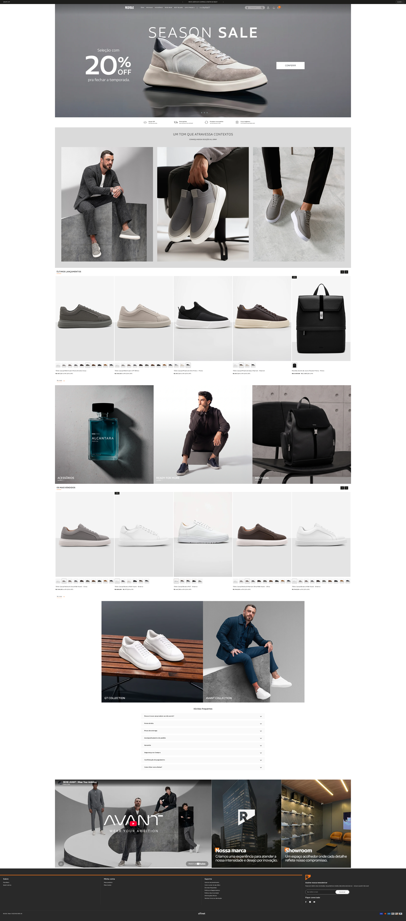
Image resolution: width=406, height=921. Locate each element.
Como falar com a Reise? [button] (153, 767)
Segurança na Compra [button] (152, 753)
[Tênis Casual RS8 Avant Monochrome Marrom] (82, 365)
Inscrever (342, 892)
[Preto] (294, 365)
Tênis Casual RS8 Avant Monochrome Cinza (71, 371)
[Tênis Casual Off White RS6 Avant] (129, 581)
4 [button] (207, 112)
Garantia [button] (147, 745)
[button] (66, 60)
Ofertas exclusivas (153, 123)
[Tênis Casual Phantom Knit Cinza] (176, 365)
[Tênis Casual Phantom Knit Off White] (182, 365)
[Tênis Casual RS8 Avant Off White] (144, 318)
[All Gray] (107, 204)
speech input (247, 7)
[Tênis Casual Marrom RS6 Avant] (141, 581)
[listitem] (104, 434)
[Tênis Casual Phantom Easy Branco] (235, 365)
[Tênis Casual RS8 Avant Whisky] (105, 365)
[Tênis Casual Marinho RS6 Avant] (123, 581)
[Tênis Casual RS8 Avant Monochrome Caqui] (93, 365)
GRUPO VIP (6, 2)
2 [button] (201, 112)
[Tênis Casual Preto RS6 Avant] (147, 581)
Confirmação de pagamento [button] (154, 760)
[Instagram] (310, 902)
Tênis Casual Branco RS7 (186, 587)
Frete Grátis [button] (149, 723)
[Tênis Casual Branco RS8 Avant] (58, 365)
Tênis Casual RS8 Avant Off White (127, 371)
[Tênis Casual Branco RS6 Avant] (144, 534)
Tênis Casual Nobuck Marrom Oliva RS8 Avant (251, 587)
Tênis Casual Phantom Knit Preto (188, 371)
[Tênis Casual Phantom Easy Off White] (247, 365)
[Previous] (182, 2)
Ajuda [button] (399, 2)
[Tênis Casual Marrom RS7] (182, 581)
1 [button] (199, 112)
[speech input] (255, 7)
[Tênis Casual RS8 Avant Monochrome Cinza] (85, 318)
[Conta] (268, 7)
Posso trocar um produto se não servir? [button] (159, 716)
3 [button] (204, 112)
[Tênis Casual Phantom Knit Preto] (203, 318)
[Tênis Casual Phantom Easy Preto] (253, 365)
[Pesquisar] (255, 7)
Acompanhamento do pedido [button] (155, 738)
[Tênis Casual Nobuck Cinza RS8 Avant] (64, 365)
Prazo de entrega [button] (150, 731)
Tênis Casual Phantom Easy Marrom (249, 371)
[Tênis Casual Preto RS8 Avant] (76, 365)
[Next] (223, 2)
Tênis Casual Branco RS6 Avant (129, 587)
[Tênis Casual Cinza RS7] (200, 581)
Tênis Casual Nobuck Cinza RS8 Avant (71, 587)
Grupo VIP (152, 122)
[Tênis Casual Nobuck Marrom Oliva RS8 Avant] (70, 365)
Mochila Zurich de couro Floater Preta (308, 371)
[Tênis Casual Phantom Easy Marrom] (262, 318)
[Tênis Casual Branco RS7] (203, 534)
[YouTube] (314, 902)
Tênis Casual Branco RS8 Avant (306, 587)
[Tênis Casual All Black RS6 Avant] (135, 581)
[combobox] (254, 7)
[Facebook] (305, 902)
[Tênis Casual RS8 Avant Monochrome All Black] (99, 365)
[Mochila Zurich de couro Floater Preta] (321, 318)
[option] (203, 2)
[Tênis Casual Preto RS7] (188, 581)
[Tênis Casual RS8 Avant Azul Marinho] (111, 365)
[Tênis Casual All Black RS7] (194, 581)
